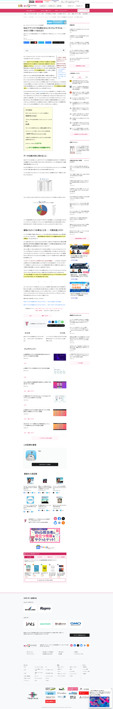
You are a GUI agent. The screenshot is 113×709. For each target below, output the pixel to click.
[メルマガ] (55, 518)
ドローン (66, 2)
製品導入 (55, 1)
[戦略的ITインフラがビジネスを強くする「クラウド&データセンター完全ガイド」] (50, 689)
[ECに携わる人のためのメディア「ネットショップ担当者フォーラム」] (84, 693)
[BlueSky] (55, 522)
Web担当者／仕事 (86, 13)
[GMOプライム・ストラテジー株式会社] (75, 624)
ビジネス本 (39, 557)
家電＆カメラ (50, 557)
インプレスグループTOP (78, 653)
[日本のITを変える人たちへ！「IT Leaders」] (62, 693)
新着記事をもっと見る (80, 66)
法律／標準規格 (27, 676)
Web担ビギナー (43, 5)
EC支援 (73, 2)
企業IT (62, 1)
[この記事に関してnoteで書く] (59, 322)
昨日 (73, 77)
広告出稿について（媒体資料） (48, 651)
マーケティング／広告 (32, 13)
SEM (36, 680)
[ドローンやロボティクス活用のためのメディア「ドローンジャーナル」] (73, 698)
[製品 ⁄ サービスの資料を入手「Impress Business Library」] (50, 698)
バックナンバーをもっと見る (46, 438)
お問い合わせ (61, 651)
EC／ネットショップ (38, 678)
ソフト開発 (65, 1)
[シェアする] (49, 322)
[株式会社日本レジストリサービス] (30, 624)
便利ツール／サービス (62, 673)
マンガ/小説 (72, 671)
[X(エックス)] (63, 518)
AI (39, 13)
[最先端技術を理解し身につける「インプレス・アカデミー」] (84, 698)
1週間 (79, 77)
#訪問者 (40, 310)
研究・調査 (77, 1)
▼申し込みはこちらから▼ (95, 696)
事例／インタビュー (73, 666)
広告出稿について (79, 5)
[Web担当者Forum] (30, 646)
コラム (59, 671)
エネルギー (63, 2)
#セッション (60, 308)
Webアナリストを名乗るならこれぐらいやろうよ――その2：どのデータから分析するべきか (44, 305)
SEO (25, 13)
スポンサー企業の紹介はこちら (80, 635)
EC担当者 (47, 1)
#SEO (40, 308)
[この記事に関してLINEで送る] (62, 322)
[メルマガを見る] (71, 645)
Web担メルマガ (52, 5)
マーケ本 (29, 557)
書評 (71, 669)
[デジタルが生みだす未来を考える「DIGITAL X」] (62, 698)
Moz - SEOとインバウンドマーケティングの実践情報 (47, 17)
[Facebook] (59, 518)
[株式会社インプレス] (33, 695)
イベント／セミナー (73, 673)
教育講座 (69, 2)
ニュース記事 (85, 669)
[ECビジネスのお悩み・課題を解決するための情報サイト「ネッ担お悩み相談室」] (50, 702)
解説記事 (85, 666)
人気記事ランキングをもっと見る (80, 134)
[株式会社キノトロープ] (45, 624)
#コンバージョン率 (53, 308)
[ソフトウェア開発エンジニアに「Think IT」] (62, 689)
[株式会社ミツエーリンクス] (30, 609)
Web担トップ (26, 17)
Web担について (71, 5)
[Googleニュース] (59, 522)
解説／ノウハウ (60, 666)
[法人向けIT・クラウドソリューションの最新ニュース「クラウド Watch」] (50, 693)
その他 (47, 680)
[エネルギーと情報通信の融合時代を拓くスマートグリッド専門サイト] (73, 693)
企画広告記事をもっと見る (80, 238)
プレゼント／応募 (86, 671)
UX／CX (36, 676)
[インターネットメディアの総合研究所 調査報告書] (84, 689)
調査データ (60, 669)
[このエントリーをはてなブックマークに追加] (56, 322)
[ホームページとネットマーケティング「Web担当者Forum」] (73, 689)
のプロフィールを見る (44, 464)
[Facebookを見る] (75, 645)
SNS (42, 13)
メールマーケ (26, 680)
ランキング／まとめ (61, 675)
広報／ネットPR (27, 678)
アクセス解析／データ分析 (51, 13)
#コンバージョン (45, 308)
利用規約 (76, 651)
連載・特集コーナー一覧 (33, 17)
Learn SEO (40, 91)
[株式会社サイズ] (60, 624)
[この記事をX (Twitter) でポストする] (53, 322)
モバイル (47, 678)
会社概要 (60, 653)
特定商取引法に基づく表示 (47, 653)
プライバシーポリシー (31, 653)
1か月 (86, 77)
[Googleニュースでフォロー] (84, 645)
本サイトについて (30, 651)
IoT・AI (69, 1)
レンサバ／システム (49, 676)
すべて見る (80, 363)
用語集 (84, 673)
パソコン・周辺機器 (61, 557)
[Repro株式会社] (45, 609)
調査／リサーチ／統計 (76, 13)
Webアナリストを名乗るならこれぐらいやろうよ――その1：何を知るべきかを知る (42, 301)
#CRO (36, 308)
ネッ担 (37, 522)
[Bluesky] (81, 645)
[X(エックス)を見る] (78, 645)
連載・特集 (59, 5)
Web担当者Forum (30, 5)
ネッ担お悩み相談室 (43, 522)
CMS (69, 13)
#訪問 (36, 310)
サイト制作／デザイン (62, 13)
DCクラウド (73, 1)
